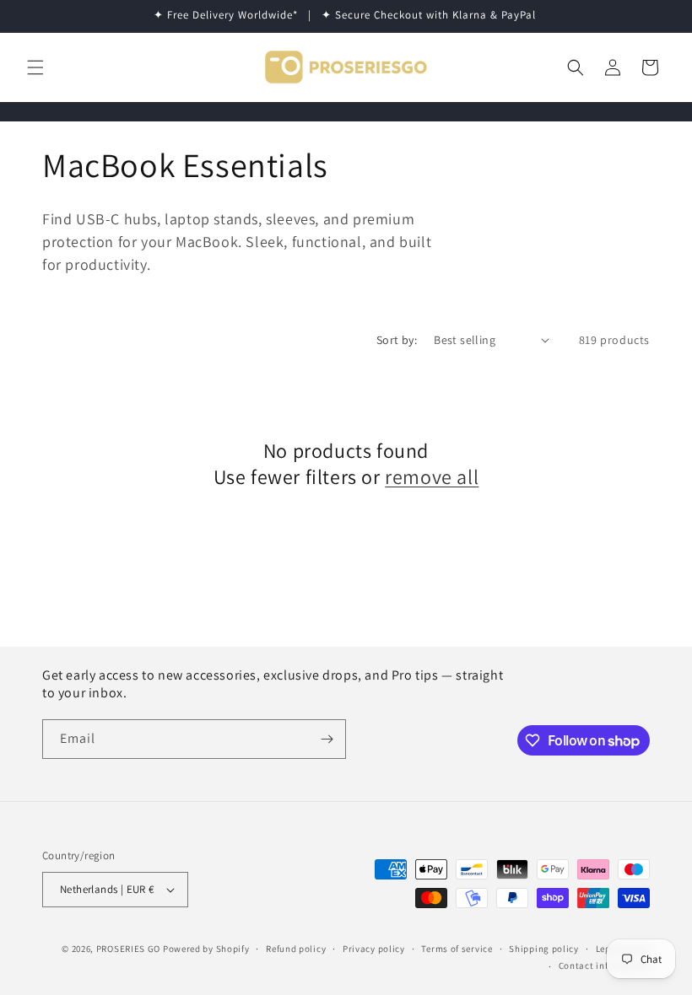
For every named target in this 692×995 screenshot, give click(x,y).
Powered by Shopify (206, 949)
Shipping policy (544, 949)
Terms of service (456, 949)
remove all (431, 477)
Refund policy (296, 949)
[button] (35, 67)
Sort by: (396, 339)
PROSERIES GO (128, 949)
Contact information (604, 965)
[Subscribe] (326, 739)
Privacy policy (374, 949)
